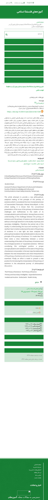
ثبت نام (8, 2)
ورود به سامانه (19, 2)
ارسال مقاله (38, 67)
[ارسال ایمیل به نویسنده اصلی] (35, 102)
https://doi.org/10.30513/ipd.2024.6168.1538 (24, 111)
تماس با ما (39, 80)
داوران (40, 73)
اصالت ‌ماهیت (32, 160)
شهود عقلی (40, 163)
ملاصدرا (33, 163)
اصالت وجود (40, 160)
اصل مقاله (33, 312)
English (30, 2)
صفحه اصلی (40, 22)
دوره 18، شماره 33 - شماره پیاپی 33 (32, 291)
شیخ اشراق (27, 163)
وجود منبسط (11, 160)
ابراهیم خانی (40, 103)
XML (37, 308)
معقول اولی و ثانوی (21, 160)
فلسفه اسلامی (39, 170)
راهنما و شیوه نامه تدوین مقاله (33, 61)
